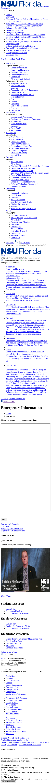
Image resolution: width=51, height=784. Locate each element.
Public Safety (11, 609)
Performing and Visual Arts (21, 146)
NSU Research (17, 162)
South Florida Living (19, 153)
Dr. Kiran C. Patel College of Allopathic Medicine (25, 35)
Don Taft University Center (21, 202)
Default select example (10, 672)
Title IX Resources (13, 727)
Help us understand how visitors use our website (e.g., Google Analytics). (25, 772)
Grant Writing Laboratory (21, 175)
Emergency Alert (12, 689)
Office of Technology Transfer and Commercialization (24, 185)
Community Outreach (19, 193)
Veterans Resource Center (16, 731)
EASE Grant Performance (16, 694)
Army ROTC (16, 128)
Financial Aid (16, 121)
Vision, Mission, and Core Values (24, 218)
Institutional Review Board (21, 177)
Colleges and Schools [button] (14, 278)
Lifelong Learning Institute (21, 204)
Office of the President (19, 215)
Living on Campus (18, 142)
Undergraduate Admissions (16, 53)
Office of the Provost (19, 68)
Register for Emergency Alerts (13, 531)
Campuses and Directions (21, 222)
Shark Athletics (17, 139)
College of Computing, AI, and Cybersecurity (24, 26)
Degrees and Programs (20, 70)
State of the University (19, 231)
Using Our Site (17, 742)
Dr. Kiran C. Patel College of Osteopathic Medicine (26, 37)
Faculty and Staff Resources (17, 698)
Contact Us (15, 238)
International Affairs (18, 124)
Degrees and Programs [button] (15, 269)
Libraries (14, 197)
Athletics (9, 678)
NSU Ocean (16, 164)
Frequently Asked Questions (12, 528)
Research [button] (9, 157)
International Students (14, 611)
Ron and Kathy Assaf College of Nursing (22, 48)
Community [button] (10, 188)
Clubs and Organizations (20, 144)
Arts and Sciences (18, 86)
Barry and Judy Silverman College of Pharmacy (24, 23)
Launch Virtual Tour (21, 738)
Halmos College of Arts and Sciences (20, 46)
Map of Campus (12, 714)
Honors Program (17, 97)
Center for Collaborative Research (24, 168)
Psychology (15, 110)
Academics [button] (10, 63)
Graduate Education (18, 72)
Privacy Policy (30, 742)
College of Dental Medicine (17, 28)
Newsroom (15, 233)
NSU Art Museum (18, 200)
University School (13, 55)
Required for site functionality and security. (18, 766)
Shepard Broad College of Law (18, 50)
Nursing (14, 101)
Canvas (9, 15)
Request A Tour (7, 738)
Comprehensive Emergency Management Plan (24, 639)
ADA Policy (12, 745)
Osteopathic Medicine (19, 106)
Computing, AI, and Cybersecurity (24, 90)
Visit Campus (16, 130)
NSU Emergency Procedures (17, 613)
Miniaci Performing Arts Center (23, 209)
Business (14, 88)
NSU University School (20, 79)
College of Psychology (15, 32)
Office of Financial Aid (15, 700)
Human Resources (13, 707)
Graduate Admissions (14, 39)
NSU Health (16, 195)
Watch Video (6, 596)
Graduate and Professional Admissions (26, 119)
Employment (11, 692)
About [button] (8, 211)
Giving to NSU (12, 703)
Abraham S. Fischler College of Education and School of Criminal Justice (26, 371)
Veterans (14, 126)
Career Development (19, 150)
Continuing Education (19, 74)
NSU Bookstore (12, 680)
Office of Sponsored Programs (23, 182)
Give (3, 59)
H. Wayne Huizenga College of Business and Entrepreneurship (26, 386)
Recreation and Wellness (20, 148)
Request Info (10, 59)
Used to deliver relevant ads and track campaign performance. (25, 778)
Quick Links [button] (11, 365)
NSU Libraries (11, 711)
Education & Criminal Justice (22, 95)
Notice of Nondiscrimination (30, 745)
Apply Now (20, 59)
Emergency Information (10, 524)
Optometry (15, 103)
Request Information (14, 722)
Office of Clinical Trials (20, 180)
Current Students (12, 687)
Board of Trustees (18, 235)
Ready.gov (10, 645)
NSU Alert (5, 526)
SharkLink (10, 17)
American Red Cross (14, 641)
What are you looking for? (16, 245)
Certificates (15, 77)
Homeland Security (13, 643)
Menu (4, 519)
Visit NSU (10, 734)
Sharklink (9, 725)
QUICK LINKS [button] (7, 10)
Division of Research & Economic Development (30, 166)
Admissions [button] (10, 112)
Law (12, 99)
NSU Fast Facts (17, 229)
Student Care (16, 155)
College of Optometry (14, 30)
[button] (18, 242)
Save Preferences (8, 782)
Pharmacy (15, 108)
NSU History (16, 220)
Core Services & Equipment (22, 171)
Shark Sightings (17, 137)
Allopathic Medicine (19, 83)
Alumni (14, 206)
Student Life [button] (11, 133)
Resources (15, 224)
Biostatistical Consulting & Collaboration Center (30, 173)
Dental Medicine (17, 92)
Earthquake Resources (14, 648)
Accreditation (16, 226)
